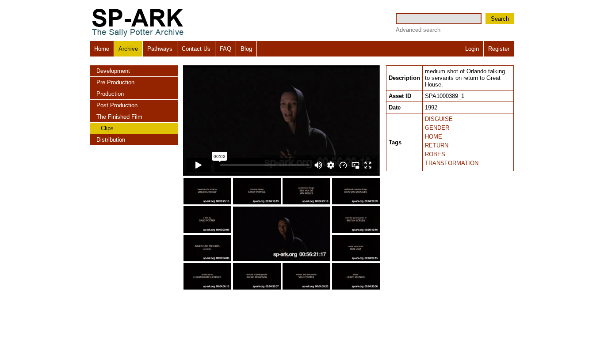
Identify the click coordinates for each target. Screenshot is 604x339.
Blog (246, 48)
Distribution (110, 139)
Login (472, 48)
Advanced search (418, 29)
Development (113, 71)
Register (498, 48)
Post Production (117, 105)
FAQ (225, 48)
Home (101, 48)
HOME (433, 136)
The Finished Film (119, 116)
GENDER (437, 127)
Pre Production (115, 82)
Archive (128, 48)
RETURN (436, 145)
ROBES (435, 154)
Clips (107, 128)
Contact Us (196, 48)
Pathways (159, 48)
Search (500, 18)
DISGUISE (439, 119)
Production (110, 93)
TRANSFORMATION (451, 163)
